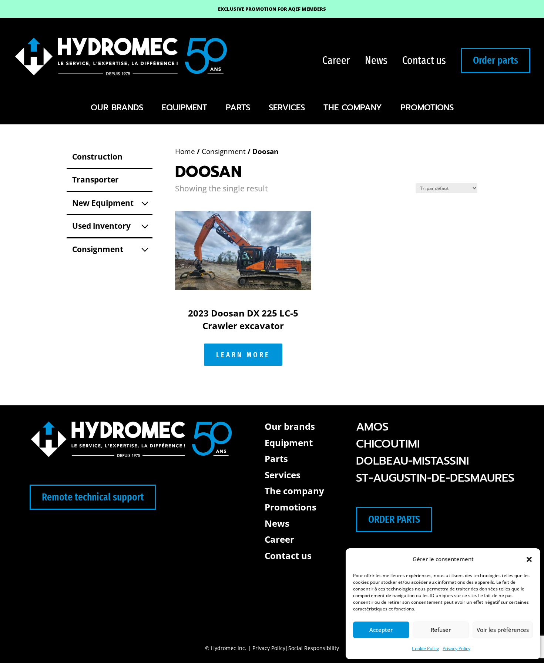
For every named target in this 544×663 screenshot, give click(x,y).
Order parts (495, 60)
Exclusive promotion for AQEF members (272, 9)
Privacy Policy (456, 648)
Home (185, 151)
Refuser (441, 629)
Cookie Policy (425, 648)
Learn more (243, 354)
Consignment (224, 151)
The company (352, 107)
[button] (529, 559)
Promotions (427, 107)
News (376, 60)
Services (287, 107)
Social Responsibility (313, 648)
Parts (238, 107)
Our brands (117, 107)
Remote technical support (93, 497)
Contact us (424, 60)
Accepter (381, 629)
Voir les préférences (503, 629)
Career (336, 60)
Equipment (184, 107)
